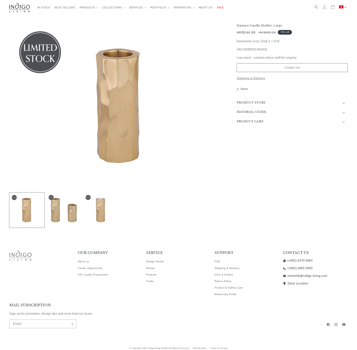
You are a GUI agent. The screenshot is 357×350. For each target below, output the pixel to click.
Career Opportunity (90, 267)
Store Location (297, 283)
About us (83, 261)
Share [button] (244, 88)
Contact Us (292, 67)
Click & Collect (224, 274)
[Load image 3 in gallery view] (100, 210)
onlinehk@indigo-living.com (307, 275)
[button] (88, 7)
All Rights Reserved (178, 348)
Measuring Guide (226, 294)
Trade (150, 281)
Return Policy (223, 281)
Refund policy (200, 348)
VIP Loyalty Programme (93, 274)
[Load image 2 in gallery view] (63, 210)
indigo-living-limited (158, 348)
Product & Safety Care (229, 287)
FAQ (217, 261)
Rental (150, 267)
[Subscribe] (72, 324)
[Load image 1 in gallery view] (26, 210)
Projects (151, 274)
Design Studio (155, 261)
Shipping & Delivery (251, 78)
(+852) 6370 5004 (300, 260)
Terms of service (219, 348)
